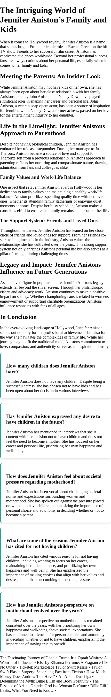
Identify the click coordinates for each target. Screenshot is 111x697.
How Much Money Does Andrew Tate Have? (52, 674)
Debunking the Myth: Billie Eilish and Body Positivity (44, 681)
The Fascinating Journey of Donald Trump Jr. (37, 658)
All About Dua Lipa (74, 676)
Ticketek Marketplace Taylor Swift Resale (53, 667)
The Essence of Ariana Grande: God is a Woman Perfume (49, 683)
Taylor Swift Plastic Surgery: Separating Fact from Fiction (51, 669)
